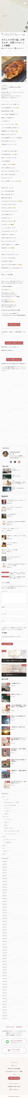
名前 (3, 607)
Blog (10, 472)
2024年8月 (4, 890)
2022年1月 (4, 978)
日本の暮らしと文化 (21, 573)
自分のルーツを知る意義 (12, 549)
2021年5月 (4, 1001)
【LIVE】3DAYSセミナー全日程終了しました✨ (18, 782)
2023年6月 (4, 930)
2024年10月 (4, 884)
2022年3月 (4, 972)
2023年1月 (4, 944)
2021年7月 (4, 995)
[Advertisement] (14, 430)
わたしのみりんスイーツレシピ (9, 839)
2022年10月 (4, 952)
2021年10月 (4, 987)
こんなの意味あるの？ (11, 514)
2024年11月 (4, 881)
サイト (3, 620)
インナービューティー (8, 819)
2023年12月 (4, 912)
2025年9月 (4, 864)
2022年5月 (4, 967)
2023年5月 (4, 932)
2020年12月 (4, 1015)
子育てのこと (16, 572)
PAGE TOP (25, 1063)
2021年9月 (4, 990)
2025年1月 (4, 875)
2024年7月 (4, 892)
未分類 (3, 853)
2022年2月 (4, 975)
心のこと (4, 848)
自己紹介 (3, 97)
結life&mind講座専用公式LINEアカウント (16, 1042)
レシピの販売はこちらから (14, 359)
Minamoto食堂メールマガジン (16, 1050)
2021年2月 (4, 1010)
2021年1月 (4, 1012)
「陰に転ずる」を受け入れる (18, 727)
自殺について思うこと (16, 476)
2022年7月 (4, 961)
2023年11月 (4, 915)
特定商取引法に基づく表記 (14, 1086)
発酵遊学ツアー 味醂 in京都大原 (18, 770)
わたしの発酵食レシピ (7, 842)
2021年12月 (4, 981)
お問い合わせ (13, 1078)
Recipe (4, 836)
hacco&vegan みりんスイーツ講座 (14, 1071)
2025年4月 (4, 867)
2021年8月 (4, 992)
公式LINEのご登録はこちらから (14, 343)
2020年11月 (4, 1018)
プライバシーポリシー (14, 1083)
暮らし (12, 578)
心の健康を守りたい (16, 470)
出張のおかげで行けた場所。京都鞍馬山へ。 (18, 760)
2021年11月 (4, 984)
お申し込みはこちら (14, 324)
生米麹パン (6, 814)
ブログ (14, 1074)
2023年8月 (4, 924)
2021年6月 (4, 998)
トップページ (14, 1062)
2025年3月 (4, 870)
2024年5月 (4, 898)
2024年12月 (4, 878)
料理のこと (13, 573)
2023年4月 (4, 935)
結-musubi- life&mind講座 (14, 1068)
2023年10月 (4, 918)
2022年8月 (4, 958)
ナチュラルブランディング (10, 833)
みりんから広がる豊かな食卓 (10, 805)
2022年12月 (4, 947)
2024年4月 (4, 901)
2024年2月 (4, 907)
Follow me (15, 1089)
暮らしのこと (12, 575)
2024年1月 (4, 910)
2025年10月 (4, 861)
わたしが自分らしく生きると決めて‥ (15, 507)
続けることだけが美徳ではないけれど (18, 489)
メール (3, 614)
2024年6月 (4, 895)
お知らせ (4, 845)
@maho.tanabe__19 (17, 268)
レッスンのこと (6, 799)
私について (14, 1065)
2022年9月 (4, 955)
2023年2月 (4, 941)
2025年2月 (4, 872)
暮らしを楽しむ (18, 578)
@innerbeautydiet (7, 310)
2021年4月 (4, 1004)
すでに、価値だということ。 (13, 528)
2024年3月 (4, 904)
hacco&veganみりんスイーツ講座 (11, 802)
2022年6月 (4, 964)
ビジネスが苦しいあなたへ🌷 (13, 557)
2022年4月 (4, 970)
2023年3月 (4, 938)
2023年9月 (4, 921)
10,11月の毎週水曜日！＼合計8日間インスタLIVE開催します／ (19, 483)
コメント (4, 591)
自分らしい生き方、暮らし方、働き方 (11, 831)
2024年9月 (4, 887)
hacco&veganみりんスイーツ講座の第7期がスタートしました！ (18, 739)
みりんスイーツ (7, 808)
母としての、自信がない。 (12, 542)
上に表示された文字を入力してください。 (11, 636)
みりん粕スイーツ (7, 811)
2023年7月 (4, 927)
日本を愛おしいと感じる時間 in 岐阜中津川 (18, 749)
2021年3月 (4, 1007)
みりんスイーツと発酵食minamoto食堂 (18, 576)
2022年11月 (4, 950)
